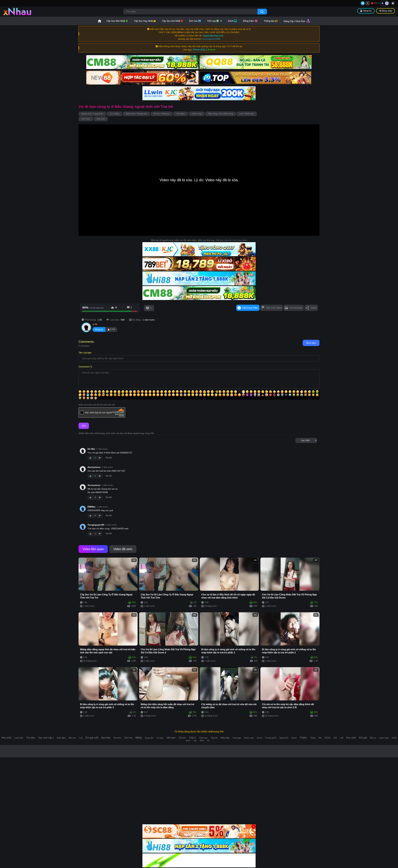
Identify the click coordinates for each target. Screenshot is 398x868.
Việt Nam (180, 114)
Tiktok (313, 738)
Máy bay (225, 737)
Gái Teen (86, 119)
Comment (84, 366)
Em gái (363, 737)
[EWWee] (83, 509)
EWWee (91, 507)
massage (237, 738)
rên (208, 740)
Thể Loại (211, 21)
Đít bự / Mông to (161, 114)
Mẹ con (72, 737)
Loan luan (384, 737)
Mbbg (138, 737)
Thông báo (269, 21)
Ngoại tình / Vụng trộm (92, 114)
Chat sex (203, 737)
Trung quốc (270, 737)
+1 (90, 458)
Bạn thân (105, 737)
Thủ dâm (30, 737)
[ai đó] (86, 327)
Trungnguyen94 (96, 525)
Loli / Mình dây (247, 114)
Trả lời (109, 458)
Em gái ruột (92, 737)
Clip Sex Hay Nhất (143, 21)
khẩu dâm (61, 738)
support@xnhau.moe (213, 35)
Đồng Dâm (249, 21)
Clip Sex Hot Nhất (171, 21)
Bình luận (311, 343)
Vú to (327, 737)
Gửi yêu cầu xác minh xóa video (231, 240)
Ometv (294, 738)
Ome (202, 740)
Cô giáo (160, 738)
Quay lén (149, 737)
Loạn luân (18, 738)
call (341, 737)
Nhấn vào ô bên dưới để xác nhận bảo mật (97, 405)
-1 (99, 458)
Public (303, 737)
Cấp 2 (192, 737)
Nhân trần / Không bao (136, 114)
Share (314, 307)
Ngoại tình (284, 738)
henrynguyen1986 (211, 39)
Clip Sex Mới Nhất (116, 21)
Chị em (182, 737)
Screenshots (296, 307)
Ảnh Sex (193, 21)
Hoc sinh (351, 737)
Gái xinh (101, 119)
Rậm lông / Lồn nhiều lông (220, 114)
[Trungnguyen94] (83, 527)
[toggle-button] (384, 3)
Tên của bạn (85, 352)
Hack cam (249, 737)
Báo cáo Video (274, 307)
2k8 (335, 738)
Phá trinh (117, 738)
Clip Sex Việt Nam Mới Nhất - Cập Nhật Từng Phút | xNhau (99, 21)
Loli (81, 737)
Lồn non (128, 737)
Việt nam (171, 737)
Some (259, 738)
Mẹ (320, 738)
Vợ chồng (114, 114)
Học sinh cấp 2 (46, 737)
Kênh (231, 21)
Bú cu (373, 737)
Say (195, 740)
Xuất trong (196, 114)
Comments (86, 341)
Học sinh (6, 737)
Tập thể (214, 738)
